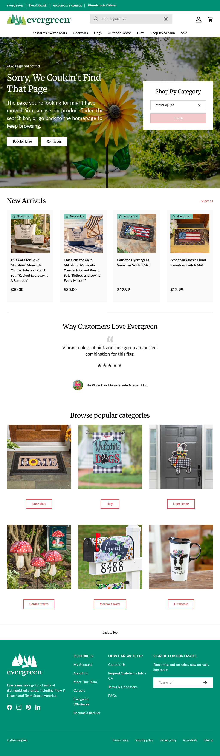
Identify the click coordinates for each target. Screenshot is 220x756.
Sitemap (208, 740)
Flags (110, 504)
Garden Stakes (38, 604)
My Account (82, 664)
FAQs (112, 695)
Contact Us (116, 664)
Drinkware (181, 604)
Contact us (54, 141)
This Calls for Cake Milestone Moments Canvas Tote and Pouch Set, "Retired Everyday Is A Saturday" (29, 270)
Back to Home (22, 141)
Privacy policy (120, 740)
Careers (79, 690)
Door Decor (181, 504)
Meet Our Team (85, 682)
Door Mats (39, 504)
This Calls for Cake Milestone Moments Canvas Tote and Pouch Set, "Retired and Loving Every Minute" (82, 270)
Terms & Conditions (123, 687)
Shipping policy (144, 740)
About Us (80, 673)
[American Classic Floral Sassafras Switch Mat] (189, 233)
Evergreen (22, 740)
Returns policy (168, 740)
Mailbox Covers (110, 604)
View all (207, 201)
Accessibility (190, 740)
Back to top (110, 632)
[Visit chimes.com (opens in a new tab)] (102, 5)
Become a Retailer (86, 713)
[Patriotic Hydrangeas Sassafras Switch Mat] (136, 233)
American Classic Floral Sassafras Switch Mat (188, 262)
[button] (210, 19)
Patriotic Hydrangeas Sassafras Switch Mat (133, 262)
